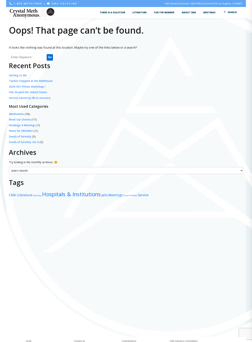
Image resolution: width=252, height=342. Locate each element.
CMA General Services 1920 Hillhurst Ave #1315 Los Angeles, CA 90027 (203, 3)
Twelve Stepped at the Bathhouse (31, 81)
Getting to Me (18, 75)
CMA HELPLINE (63, 3)
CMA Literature (20, 195)
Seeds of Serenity (20, 136)
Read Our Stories (20, 119)
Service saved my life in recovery (30, 98)
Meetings (115, 195)
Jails (104, 195)
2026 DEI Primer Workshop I (27, 86)
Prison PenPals (130, 195)
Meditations (16, 114)
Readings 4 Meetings (22, 125)
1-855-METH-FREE (27, 3)
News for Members (21, 130)
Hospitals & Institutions (71, 194)
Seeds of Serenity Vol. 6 (24, 142)
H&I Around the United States (28, 92)
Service (143, 195)
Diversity (37, 195)
